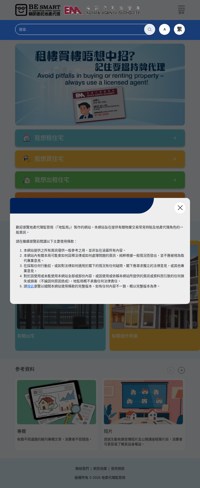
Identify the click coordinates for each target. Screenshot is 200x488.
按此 (30, 286)
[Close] (180, 208)
